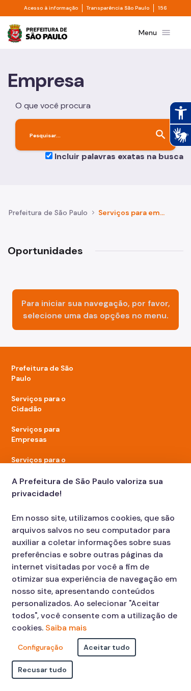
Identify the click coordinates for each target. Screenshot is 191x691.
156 (162, 8)
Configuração (40, 647)
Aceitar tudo (107, 647)
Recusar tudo (42, 669)
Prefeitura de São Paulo (48, 212)
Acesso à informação (51, 8)
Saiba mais (66, 627)
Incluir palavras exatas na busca (118, 156)
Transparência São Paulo (118, 8)
